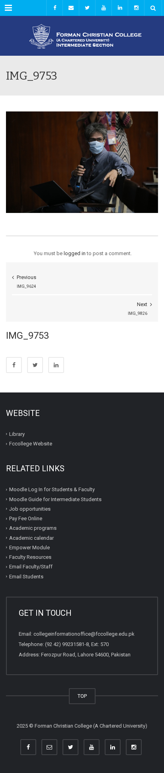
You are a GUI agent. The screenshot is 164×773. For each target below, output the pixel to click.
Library (17, 434)
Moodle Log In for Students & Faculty (52, 489)
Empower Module (29, 547)
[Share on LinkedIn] (56, 365)
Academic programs (33, 528)
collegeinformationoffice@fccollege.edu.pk (84, 634)
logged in (75, 253)
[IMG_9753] (82, 162)
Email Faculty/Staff (31, 567)
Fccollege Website (30, 444)
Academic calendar (31, 538)
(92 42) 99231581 (64, 644)
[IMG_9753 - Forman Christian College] (82, 36)
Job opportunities (30, 509)
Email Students (26, 576)
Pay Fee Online (25, 518)
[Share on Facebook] (14, 365)
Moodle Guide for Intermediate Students (55, 499)
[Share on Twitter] (35, 365)
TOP (82, 696)
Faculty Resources (30, 557)
